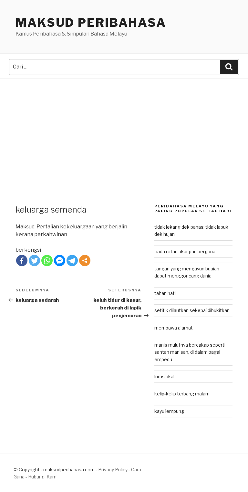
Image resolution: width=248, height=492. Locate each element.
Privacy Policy (113, 469)
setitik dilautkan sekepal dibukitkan (192, 310)
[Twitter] (34, 260)
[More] (84, 260)
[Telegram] (72, 260)
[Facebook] (21, 260)
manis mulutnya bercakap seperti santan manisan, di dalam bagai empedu (189, 352)
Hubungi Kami (42, 476)
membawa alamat (173, 327)
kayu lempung (169, 411)
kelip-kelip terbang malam (182, 393)
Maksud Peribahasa (91, 23)
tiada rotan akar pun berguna (184, 251)
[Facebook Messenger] (59, 260)
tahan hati (165, 293)
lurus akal (164, 376)
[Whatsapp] (47, 260)
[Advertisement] (124, 127)
